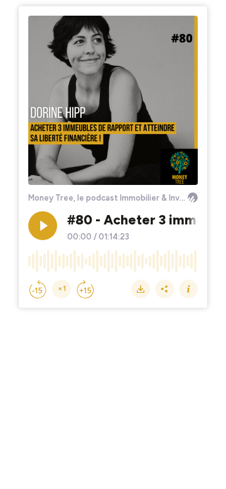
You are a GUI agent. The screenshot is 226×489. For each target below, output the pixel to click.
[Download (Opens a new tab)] (140, 289)
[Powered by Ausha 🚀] (193, 197)
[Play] (42, 225)
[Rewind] (37, 289)
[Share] (164, 289)
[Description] (188, 289)
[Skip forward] (85, 289)
